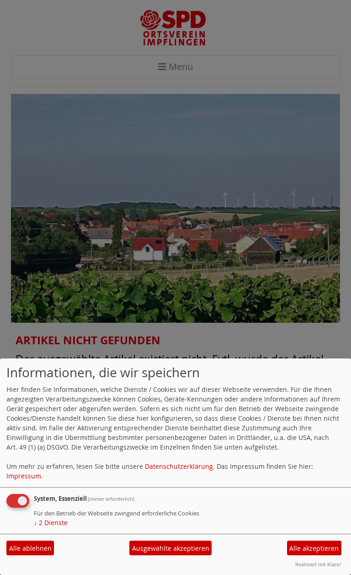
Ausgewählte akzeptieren (170, 548)
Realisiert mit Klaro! (318, 564)
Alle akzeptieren (314, 548)
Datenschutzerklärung (179, 466)
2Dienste (51, 522)
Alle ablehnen (30, 548)
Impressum (23, 476)
